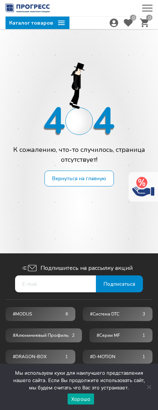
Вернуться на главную (79, 178)
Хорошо (81, 399)
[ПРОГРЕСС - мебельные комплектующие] (28, 8)
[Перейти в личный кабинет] (113, 22)
